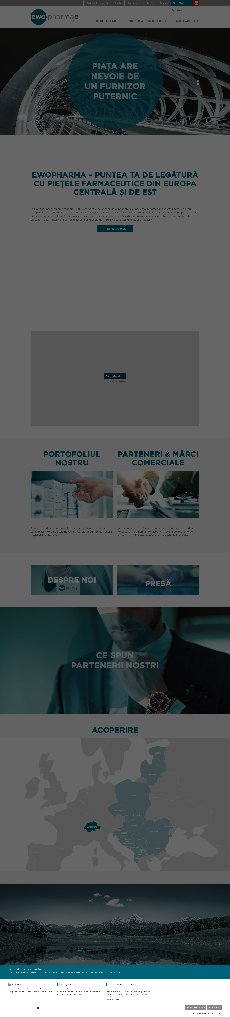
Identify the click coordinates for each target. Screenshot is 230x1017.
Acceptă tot (214, 1007)
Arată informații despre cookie (21, 1008)
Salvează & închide (195, 1007)
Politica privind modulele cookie (207, 1013)
